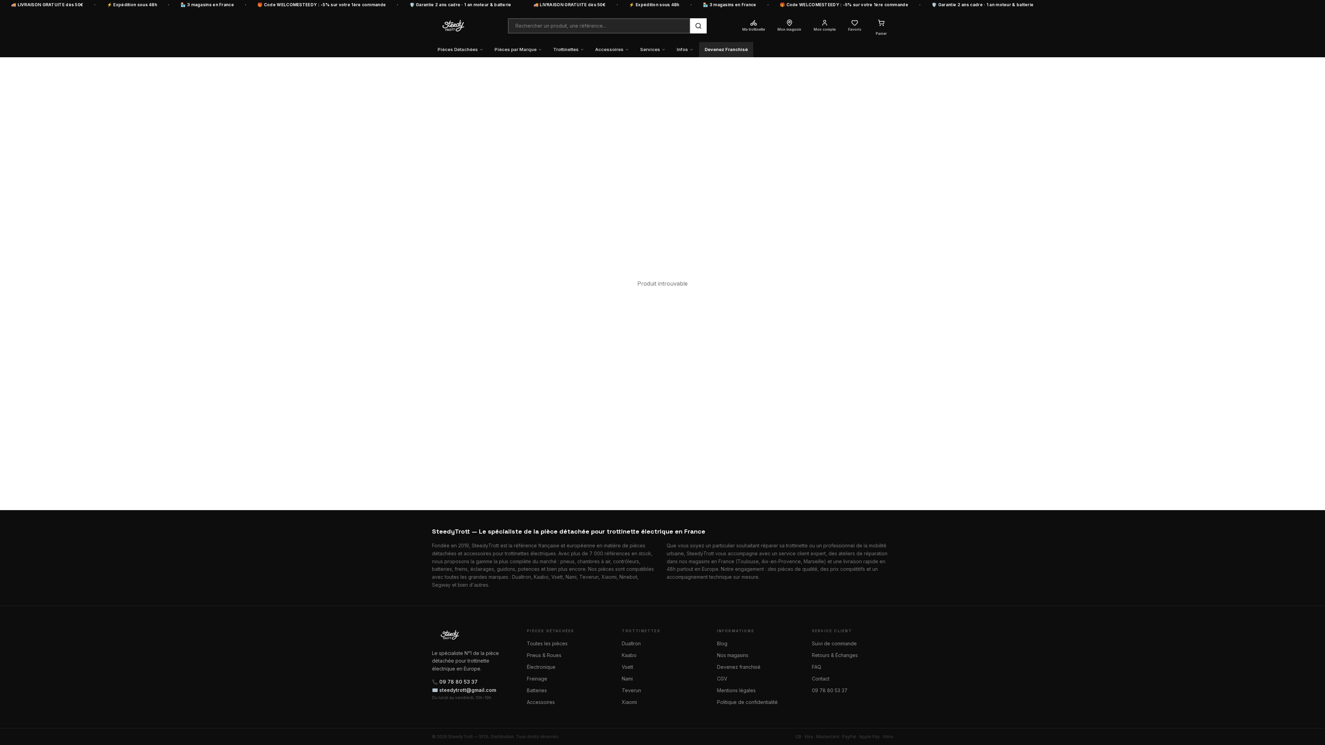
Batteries (537, 690)
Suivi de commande (834, 643)
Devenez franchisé (738, 667)
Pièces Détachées (458, 49)
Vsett (627, 667)
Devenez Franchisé (726, 49)
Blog (722, 643)
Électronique (541, 667)
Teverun (631, 690)
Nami (627, 679)
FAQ (816, 667)
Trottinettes (566, 49)
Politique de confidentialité (747, 702)
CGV (722, 679)
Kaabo (629, 655)
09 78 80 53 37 (829, 690)
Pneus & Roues (544, 655)
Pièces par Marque (515, 49)
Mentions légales (736, 690)
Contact (821, 679)
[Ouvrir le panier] (881, 22)
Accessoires (609, 49)
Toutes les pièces (547, 643)
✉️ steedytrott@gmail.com (464, 690)
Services (650, 49)
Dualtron (631, 643)
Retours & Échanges (835, 655)
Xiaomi (629, 702)
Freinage (537, 679)
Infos (682, 49)
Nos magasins (732, 655)
